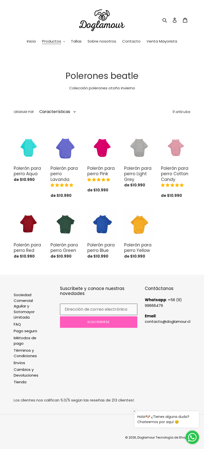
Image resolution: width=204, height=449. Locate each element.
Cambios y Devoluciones (26, 372)
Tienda (20, 382)
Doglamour (146, 437)
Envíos (19, 362)
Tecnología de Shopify (173, 437)
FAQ (17, 324)
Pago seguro (25, 331)
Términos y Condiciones (25, 353)
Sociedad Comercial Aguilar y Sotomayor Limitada (24, 306)
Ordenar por (24, 112)
